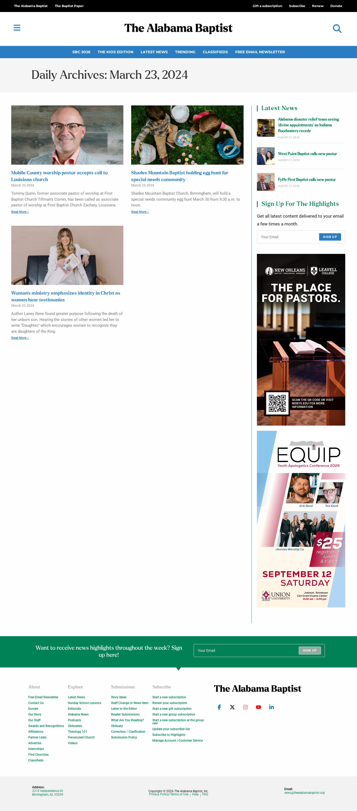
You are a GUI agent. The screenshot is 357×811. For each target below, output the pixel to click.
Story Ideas (118, 697)
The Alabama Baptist (31, 6)
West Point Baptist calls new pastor (307, 154)
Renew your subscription (169, 703)
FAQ (205, 794)
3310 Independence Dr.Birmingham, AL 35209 (48, 792)
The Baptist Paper (69, 6)
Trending (185, 52)
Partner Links (37, 737)
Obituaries (75, 726)
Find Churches (38, 754)
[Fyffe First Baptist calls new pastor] (266, 182)
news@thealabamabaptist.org (304, 793)
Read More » (20, 212)
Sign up (330, 237)
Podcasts (74, 720)
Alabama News (78, 714)
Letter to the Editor (124, 709)
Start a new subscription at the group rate (178, 721)
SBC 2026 (81, 52)
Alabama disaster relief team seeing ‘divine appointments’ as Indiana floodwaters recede (308, 125)
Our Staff (34, 720)
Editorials (74, 709)
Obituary (117, 726)
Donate (33, 709)
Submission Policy (124, 737)
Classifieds (215, 52)
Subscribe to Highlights (168, 735)
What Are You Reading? (127, 720)
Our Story (34, 714)
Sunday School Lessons (84, 703)
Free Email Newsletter (260, 52)
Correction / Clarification (128, 732)
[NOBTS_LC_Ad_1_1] (301, 340)
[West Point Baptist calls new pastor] (266, 156)
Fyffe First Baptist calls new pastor (307, 180)
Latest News (154, 52)
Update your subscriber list (171, 729)
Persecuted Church (81, 737)
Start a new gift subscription (172, 709)
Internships (36, 749)
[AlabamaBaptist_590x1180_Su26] (301, 519)
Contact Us (36, 703)
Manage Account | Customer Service (177, 740)
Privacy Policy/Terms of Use (168, 794)
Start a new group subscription (173, 714)
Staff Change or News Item (129, 703)
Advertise (34, 743)
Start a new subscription (169, 697)
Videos (73, 743)
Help (195, 794)
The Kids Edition (115, 52)
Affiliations (35, 732)
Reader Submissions (125, 714)
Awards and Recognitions (46, 726)
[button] (337, 29)
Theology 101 (77, 732)
